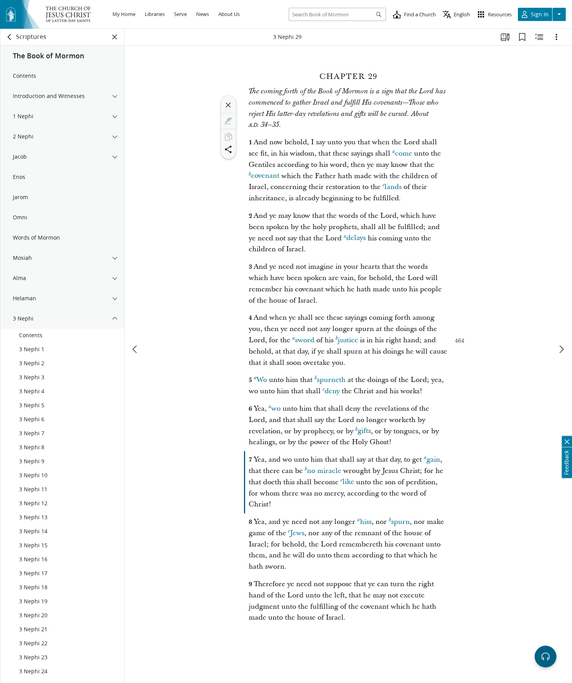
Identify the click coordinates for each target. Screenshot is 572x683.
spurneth (331, 380)
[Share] (228, 149)
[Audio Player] (545, 656)
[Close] (228, 105)
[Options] (556, 37)
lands (393, 187)
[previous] (135, 349)
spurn (400, 522)
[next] (561, 349)
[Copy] (228, 137)
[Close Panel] (115, 37)
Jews (297, 533)
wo (276, 408)
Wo (261, 380)
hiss (366, 522)
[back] (10, 37)
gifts (364, 431)
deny (332, 391)
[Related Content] (539, 37)
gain (433, 459)
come (403, 153)
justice (348, 340)
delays (356, 238)
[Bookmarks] (522, 37)
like (348, 482)
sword (304, 340)
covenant (265, 176)
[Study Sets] (505, 37)
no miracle (324, 471)
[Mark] (228, 121)
